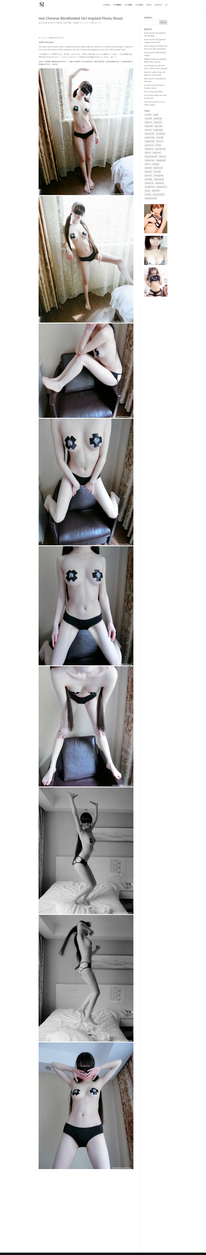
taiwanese (161, 187)
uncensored (158, 194)
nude (148, 168)
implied (149, 149)
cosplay (149, 141)
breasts (158, 130)
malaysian (160, 160)
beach (157, 122)
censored (160, 134)
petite (148, 172)
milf (147, 164)
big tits (148, 126)
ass (148, 115)
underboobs (151, 198)
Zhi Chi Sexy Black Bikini (153, 91)
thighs (155, 191)
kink (148, 153)
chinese (149, 137)
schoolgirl (158, 175)
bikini (158, 126)
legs (162, 156)
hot (158, 145)
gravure (149, 145)
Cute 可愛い (67, 23)
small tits (159, 183)
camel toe (149, 134)
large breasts (151, 156)
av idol (148, 118)
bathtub (157, 118)
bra (148, 130)
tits (148, 194)
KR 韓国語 (117, 5)
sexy (148, 179)
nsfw (156, 164)
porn (157, 172)
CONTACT (158, 5)
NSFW (149, 5)
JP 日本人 (107, 5)
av (155, 115)
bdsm (148, 122)
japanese (160, 149)
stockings (149, 187)
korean (157, 153)
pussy (148, 175)
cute (159, 141)
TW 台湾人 (139, 5)
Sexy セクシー (96, 23)
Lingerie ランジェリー (81, 23)
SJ (41, 23)
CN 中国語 (128, 5)
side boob (158, 179)
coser (159, 137)
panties (158, 168)
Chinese (59, 23)
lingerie (149, 160)
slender (149, 183)
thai (147, 191)
